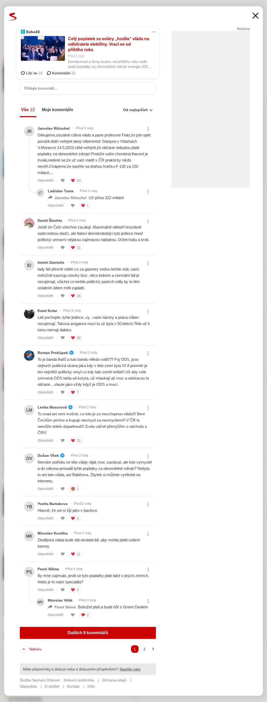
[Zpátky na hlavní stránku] (12, 17)
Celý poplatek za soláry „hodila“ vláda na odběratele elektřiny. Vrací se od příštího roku (108, 44)
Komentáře (63, 73)
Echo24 (33, 32)
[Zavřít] (255, 16)
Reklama (243, 29)
